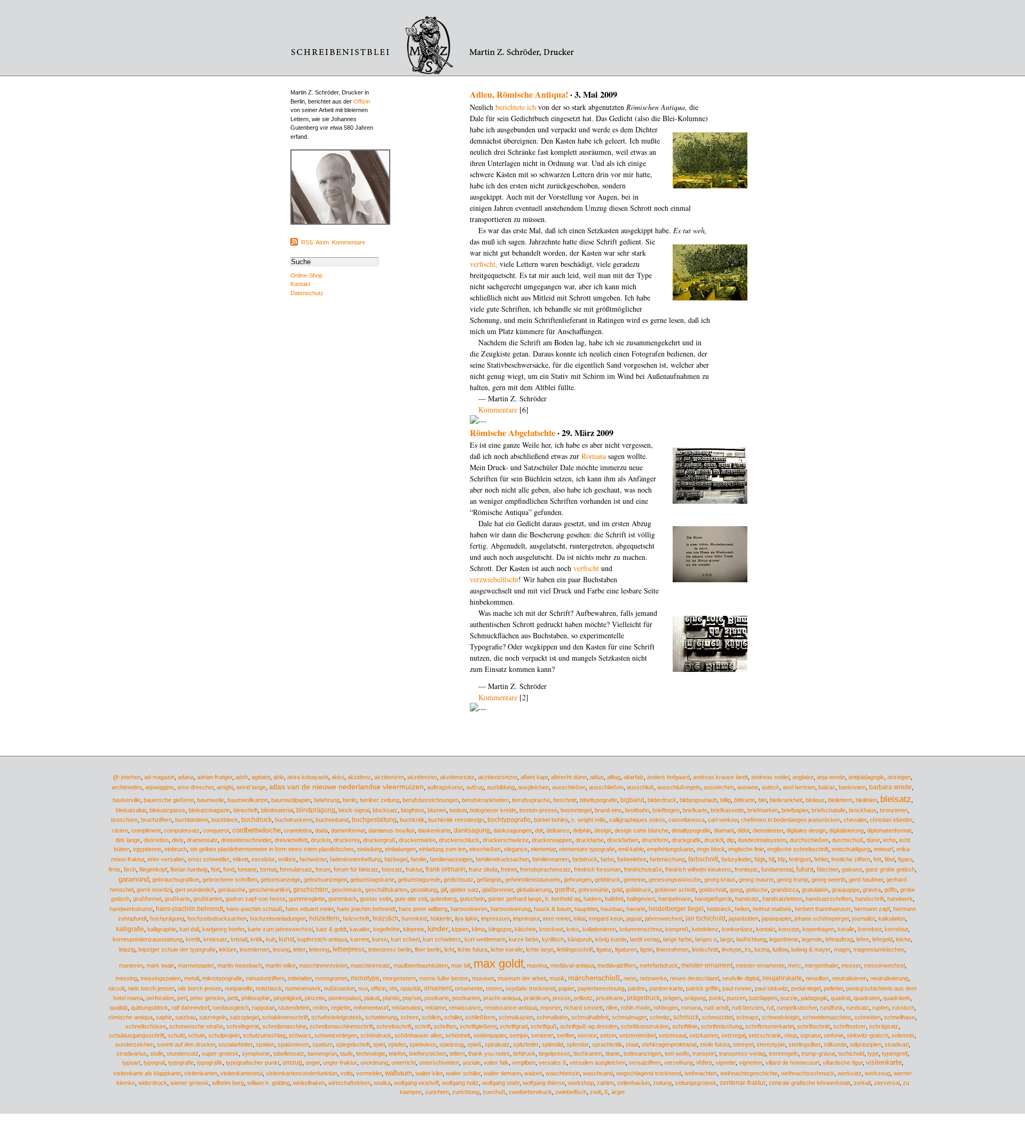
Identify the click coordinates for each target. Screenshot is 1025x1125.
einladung (369, 849)
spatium (322, 1044)
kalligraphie (161, 929)
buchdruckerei (293, 820)
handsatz (747, 899)
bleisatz (895, 799)
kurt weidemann (485, 939)
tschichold (851, 1053)
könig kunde (611, 939)
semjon (518, 1035)
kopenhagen (818, 929)
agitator (260, 777)
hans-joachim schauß (254, 909)
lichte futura (472, 949)
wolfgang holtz (460, 1083)
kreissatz (215, 939)
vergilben (523, 1062)
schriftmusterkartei (769, 1026)
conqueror (216, 830)
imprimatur (526, 918)
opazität (410, 988)
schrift (423, 1026)
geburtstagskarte (372, 879)
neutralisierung (889, 978)
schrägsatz (883, 1026)
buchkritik (412, 820)
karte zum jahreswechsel (280, 929)
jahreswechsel (663, 918)
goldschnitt (713, 889)
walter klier (429, 1073)
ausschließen (606, 787)
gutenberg (443, 899)
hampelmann (674, 899)
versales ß (552, 1062)
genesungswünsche (675, 879)
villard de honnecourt (792, 1062)
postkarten (466, 998)
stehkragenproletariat (669, 1044)
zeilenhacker (633, 1083)
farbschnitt (703, 859)
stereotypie (770, 1044)
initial (579, 918)
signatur (810, 1035)
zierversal (887, 1083)
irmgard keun (606, 918)
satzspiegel (244, 1017)
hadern (593, 899)
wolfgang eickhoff (416, 1083)
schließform (480, 1017)
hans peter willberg (423, 909)
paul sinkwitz (771, 988)
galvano (852, 869)
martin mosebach (239, 965)
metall (191, 978)
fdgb (760, 859)
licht (449, 949)
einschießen (485, 849)
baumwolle (210, 800)
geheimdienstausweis (533, 879)
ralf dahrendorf (190, 1007)
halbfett (614, 899)
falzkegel (395, 859)
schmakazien (516, 1017)
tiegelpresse (554, 1053)
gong (736, 889)
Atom (322, 242)
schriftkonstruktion (645, 1026)
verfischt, (484, 264)
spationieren (293, 1044)
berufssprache (531, 800)
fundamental (777, 869)
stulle (156, 1053)
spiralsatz (497, 1044)
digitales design (806, 830)
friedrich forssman (597, 869)
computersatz (182, 830)
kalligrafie (130, 928)
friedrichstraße (643, 869)
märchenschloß (594, 977)
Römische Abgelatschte (512, 432)
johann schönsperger (821, 918)
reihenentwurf (371, 1007)
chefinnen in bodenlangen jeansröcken (790, 820)
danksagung (472, 830)
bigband (632, 799)
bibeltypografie (598, 800)
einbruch (175, 849)
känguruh (579, 939)
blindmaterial (277, 810)
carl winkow (723, 820)
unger (312, 1062)
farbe (607, 859)
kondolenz (705, 929)
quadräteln (896, 998)
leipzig (127, 949)
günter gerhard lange (515, 899)
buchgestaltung (374, 819)
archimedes (127, 787)
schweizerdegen (335, 1035)
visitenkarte (884, 1062)
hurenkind (414, 918)
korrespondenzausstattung (148, 939)
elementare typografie (587, 849)
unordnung (374, 1062)
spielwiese (422, 1044)
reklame (435, 1007)
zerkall (862, 1083)
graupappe (846, 889)
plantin (391, 998)
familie (419, 859)
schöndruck (375, 1035)
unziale (471, 1062)
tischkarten (587, 1053)
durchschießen (809, 840)
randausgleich (230, 1007)
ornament (438, 988)
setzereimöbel (637, 1035)
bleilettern (840, 800)
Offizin (361, 101)
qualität (118, 1007)
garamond (134, 879)
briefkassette (727, 810)
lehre (862, 939)
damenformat (348, 830)
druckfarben (622, 840)
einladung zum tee (442, 849)
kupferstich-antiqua (322, 939)
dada (321, 830)
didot (743, 830)
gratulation (815, 889)
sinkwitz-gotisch (867, 1035)
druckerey (347, 840)
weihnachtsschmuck (807, 1073)
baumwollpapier (291, 800)
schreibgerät (242, 1026)
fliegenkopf (153, 869)
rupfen (880, 1007)
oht (393, 988)
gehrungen (578, 879)
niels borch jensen (151, 988)
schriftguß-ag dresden (589, 1026)
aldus (597, 777)
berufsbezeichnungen (431, 800)
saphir (164, 1017)
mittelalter (300, 978)
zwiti (595, 1092)
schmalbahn (552, 1017)
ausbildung (501, 787)
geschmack (347, 889)
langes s (706, 939)
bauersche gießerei (169, 800)
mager (842, 949)
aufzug (475, 787)
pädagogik (814, 998)
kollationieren (599, 929)
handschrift (869, 899)
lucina (761, 949)
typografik (210, 1062)
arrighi (225, 787)
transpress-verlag (742, 1053)
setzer (608, 1035)
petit (232, 998)
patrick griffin (702, 988)
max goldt (499, 963)
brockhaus (863, 810)
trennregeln (783, 1053)
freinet (509, 869)
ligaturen (626, 949)
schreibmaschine (284, 1026)
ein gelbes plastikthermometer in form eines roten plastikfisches (272, 849)
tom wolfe (677, 1053)
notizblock (269, 988)
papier (566, 988)
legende (812, 939)
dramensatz (202, 840)
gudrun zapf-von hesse (255, 899)
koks (572, 929)
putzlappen (763, 998)
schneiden (867, 1017)
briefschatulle (828, 810)
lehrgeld (882, 939)
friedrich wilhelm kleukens (698, 869)
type (873, 1053)
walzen (533, 1073)
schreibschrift (394, 1026)
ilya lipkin (466, 918)
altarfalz (634, 777)
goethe (565, 889)
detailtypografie (691, 830)
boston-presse (538, 810)
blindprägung (315, 810)
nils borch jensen (200, 988)
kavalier (360, 929)
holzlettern (324, 918)
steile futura (715, 1044)
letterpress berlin (390, 949)
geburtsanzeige (281, 879)
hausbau (612, 909)
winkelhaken (309, 1083)
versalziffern (645, 1062)
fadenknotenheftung (355, 859)
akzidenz (359, 777)
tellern (457, 1053)
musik (557, 978)
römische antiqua (130, 1017)
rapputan (263, 1007)
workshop (581, 1083)
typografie (181, 1062)
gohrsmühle (593, 889)
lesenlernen (255, 949)
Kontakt (300, 284)
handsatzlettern (782, 899)
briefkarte (695, 810)
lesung (281, 949)
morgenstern (399, 978)
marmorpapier (196, 965)
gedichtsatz (459, 879)
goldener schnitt (675, 889)
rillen (612, 1007)
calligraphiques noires (637, 820)
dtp (731, 840)
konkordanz (737, 929)
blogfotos (412, 810)
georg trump (792, 879)
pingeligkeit (287, 998)
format (268, 869)
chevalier (854, 820)
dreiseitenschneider (246, 840)
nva (363, 988)
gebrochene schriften (229, 879)
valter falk (496, 1062)
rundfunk (831, 1007)
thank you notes (489, 1053)
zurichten (437, 1092)
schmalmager (629, 1017)
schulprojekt (224, 1035)
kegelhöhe (386, 929)
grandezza (785, 889)
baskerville (126, 800)
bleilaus (815, 800)
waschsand (598, 1073)
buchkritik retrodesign (456, 820)
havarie (635, 909)
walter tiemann (502, 1073)
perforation (160, 998)
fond (228, 869)
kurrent (359, 939)
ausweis (748, 787)
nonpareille (239, 988)
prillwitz (583, 998)
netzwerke (653, 978)
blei (762, 800)
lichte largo (540, 949)
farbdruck (584, 859)
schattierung (381, 1017)
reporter (550, 1007)
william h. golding (268, 1083)
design (602, 830)
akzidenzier (422, 777)
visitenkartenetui (241, 1073)
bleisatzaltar (131, 810)
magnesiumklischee (878, 949)
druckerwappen (552, 840)
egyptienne (147, 849)
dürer (873, 840)
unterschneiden (439, 1062)
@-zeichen (127, 777)
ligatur (604, 949)
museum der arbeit (522, 978)
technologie (370, 1053)
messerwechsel (884, 965)
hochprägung (167, 918)
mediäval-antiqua (572, 965)
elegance (515, 849)
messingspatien (160, 978)
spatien (265, 1044)
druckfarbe (589, 840)
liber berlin (428, 949)
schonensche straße (196, 1026)
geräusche (232, 889)
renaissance (465, 1007)
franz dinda (483, 869)
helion (742, 909)
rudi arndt (716, 1007)
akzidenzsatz (457, 777)
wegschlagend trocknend (648, 1073)
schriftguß (544, 1026)
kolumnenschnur (640, 929)
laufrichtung (751, 939)
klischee (525, 929)
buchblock (224, 820)
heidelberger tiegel (676, 908)
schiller (453, 1017)
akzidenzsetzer (497, 777)
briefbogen (666, 810)
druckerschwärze (506, 840)
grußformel (147, 899)
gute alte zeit (411, 899)
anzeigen (899, 777)
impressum (495, 918)
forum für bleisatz (356, 869)
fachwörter (313, 859)
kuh (270, 939)
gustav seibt (375, 899)
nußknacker (339, 988)
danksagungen (512, 830)
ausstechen (719, 787)
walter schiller (463, 1073)
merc (794, 965)
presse (562, 998)
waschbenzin (563, 1073)
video (704, 1062)
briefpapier (795, 810)
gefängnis (489, 879)
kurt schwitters (442, 939)
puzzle (789, 998)
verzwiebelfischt (494, 579)
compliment (146, 830)
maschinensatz (370, 965)
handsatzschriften (829, 899)
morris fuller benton (444, 978)
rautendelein (294, 1007)
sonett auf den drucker (186, 1044)
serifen (565, 1035)
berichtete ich (515, 107)
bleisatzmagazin (209, 810)
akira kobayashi (307, 777)
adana (186, 777)
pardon (637, 988)
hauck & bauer (552, 909)
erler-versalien (166, 859)
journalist (863, 918)
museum (483, 978)
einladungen (400, 849)
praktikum (536, 998)
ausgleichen (533, 787)
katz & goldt (331, 929)
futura (805, 869)
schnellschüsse (145, 1026)
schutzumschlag (264, 1035)
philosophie (255, 998)
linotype (732, 949)
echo (889, 840)
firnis (114, 869)
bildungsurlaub (698, 800)
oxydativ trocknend (530, 988)
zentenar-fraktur (743, 1083)
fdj (772, 859)
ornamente (469, 988)
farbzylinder (736, 859)
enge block (711, 849)
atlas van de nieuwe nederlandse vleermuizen (346, 787)
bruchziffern (156, 820)
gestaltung (424, 889)
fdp (782, 859)
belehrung (327, 800)
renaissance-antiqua (510, 1007)
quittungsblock (149, 1007)
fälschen (828, 869)
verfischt (586, 568)
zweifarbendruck (530, 1092)
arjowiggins (159, 787)
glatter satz (464, 889)
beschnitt (565, 800)
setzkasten (703, 1035)
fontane (247, 869)
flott (215, 869)
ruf (770, 1007)
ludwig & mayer (811, 949)
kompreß (677, 929)
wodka (382, 1083)
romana (691, 1007)
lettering (319, 949)
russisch (903, 1007)
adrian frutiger (214, 777)
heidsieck (719, 909)
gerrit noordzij (154, 889)
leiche (903, 939)
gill (443, 889)
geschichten (310, 889)
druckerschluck (459, 840)
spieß (474, 1044)
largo (726, 939)
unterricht (403, 1062)
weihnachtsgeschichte (749, 1073)
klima (478, 929)
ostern (494, 988)
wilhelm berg (228, 1083)
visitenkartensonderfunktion (301, 1073)
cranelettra (298, 830)
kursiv (380, 939)
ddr (539, 830)
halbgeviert (641, 899)
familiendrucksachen (502, 859)
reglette (340, 1007)
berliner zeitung (379, 800)
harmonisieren (469, 909)
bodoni (458, 810)
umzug (292, 1062)
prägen (672, 998)
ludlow (780, 949)
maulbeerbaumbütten (420, 965)
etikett (240, 859)
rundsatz (857, 1007)
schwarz (300, 1035)
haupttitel (585, 909)
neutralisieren (849, 978)
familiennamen (550, 859)
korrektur (896, 929)
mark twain (160, 965)
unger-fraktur (340, 1062)
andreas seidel (770, 777)
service (587, 1035)
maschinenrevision (323, 965)
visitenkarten (200, 1073)
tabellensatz (288, 1053)
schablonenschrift (285, 1017)
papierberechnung (601, 988)
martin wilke (280, 965)
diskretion (156, 840)
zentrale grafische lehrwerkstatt (809, 1083)
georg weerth (828, 879)
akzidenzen (389, 777)
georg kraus (720, 879)
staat (632, 1044)
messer (851, 965)
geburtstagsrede (419, 879)
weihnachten (700, 1073)
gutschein (472, 899)
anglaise (803, 777)
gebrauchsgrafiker (175, 879)
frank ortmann (445, 869)
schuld (176, 1035)
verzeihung (678, 1062)
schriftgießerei (478, 1026)
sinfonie (833, 1035)
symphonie (256, 1053)
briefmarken (762, 810)
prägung (695, 998)
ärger (618, 1092)
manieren (131, 965)
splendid (552, 1044)
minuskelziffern (265, 978)
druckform (655, 840)
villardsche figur (843, 1062)
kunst (286, 939)
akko (338, 777)
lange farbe (677, 939)
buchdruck (256, 819)
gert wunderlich (195, 889)
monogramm (331, 978)
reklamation (407, 1007)
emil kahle (631, 849)
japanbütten (744, 918)
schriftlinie (685, 1026)
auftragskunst (445, 787)
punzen (736, 998)
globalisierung (533, 889)
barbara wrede (890, 787)
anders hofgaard (668, 777)
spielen (397, 1044)
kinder (438, 929)
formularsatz (296, 869)
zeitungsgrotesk (695, 1083)
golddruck (638, 889)
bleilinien (866, 800)
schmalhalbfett (590, 1017)
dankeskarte (434, 830)
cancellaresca (686, 820)
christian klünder (891, 820)
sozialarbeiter (235, 1044)
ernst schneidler (209, 859)
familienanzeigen (451, 859)
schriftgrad (513, 1026)
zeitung (662, 1083)
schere (409, 1017)
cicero (120, 830)
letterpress (349, 949)
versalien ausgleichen (598, 1062)
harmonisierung (511, 909)
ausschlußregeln (678, 787)
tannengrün (322, 1053)
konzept (788, 929)
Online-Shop (306, 275)
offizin (378, 988)
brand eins (608, 810)
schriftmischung (721, 1026)
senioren (542, 1035)
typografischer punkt (252, 1062)
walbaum (398, 1073)
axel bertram (799, 787)
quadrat (840, 998)
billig (725, 800)
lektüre (227, 949)
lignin (646, 949)
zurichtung (465, 1092)
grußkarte (177, 899)
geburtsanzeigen (325, 879)
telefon (397, 1053)
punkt (716, 998)
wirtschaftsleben (349, 1083)
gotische (757, 889)
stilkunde (835, 1044)
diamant (724, 830)
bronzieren (894, 810)
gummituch (342, 899)
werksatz (850, 1073)
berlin (350, 800)
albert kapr (534, 777)
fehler (821, 859)
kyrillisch (553, 939)
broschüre (124, 820)
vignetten (750, 1062)
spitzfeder (526, 1044)
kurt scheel (405, 939)
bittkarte (744, 800)
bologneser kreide (493, 810)
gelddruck (607, 879)
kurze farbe (524, 939)
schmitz (660, 1017)
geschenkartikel (269, 889)
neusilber (817, 978)
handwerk (900, 899)
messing (126, 978)
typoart (131, 1062)
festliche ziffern (850, 859)
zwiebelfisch (571, 1092)
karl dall (189, 929)
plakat (372, 998)
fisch (130, 869)
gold (617, 889)
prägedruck (643, 998)
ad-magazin (159, 777)
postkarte (436, 998)
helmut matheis (772, 909)
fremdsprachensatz (545, 869)
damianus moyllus (391, 830)
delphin (582, 830)
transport (704, 1053)
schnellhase (899, 1017)
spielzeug (451, 1044)
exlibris (287, 859)
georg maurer (756, 879)
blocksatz (385, 810)
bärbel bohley (551, 820)
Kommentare (348, 242)
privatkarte (610, 998)
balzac (826, 787)
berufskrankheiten (485, 800)
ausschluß (640, 787)
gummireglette (307, 899)
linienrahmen (672, 949)
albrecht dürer (569, 777)
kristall (239, 939)
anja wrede (831, 777)
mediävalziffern (616, 965)
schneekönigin (780, 1017)
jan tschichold (705, 918)
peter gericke (207, 998)
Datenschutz (307, 293)
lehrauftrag (839, 939)
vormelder (369, 1073)
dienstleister (768, 830)
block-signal (353, 810)
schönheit (457, 1035)
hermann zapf (872, 909)
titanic (612, 1053)
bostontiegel (576, 810)
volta (347, 1073)
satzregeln (212, 1017)
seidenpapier (490, 1035)
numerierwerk (303, 988)
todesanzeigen (642, 1053)
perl (182, 998)
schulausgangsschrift (136, 1035)
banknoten (852, 787)
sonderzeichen (134, 1044)
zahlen (605, 1083)
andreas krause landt (720, 777)
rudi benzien (747, 1007)
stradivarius (131, 1053)
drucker (320, 840)
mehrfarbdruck (659, 965)
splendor (577, 1044)
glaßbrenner (497, 889)
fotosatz (392, 869)
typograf (154, 1062)
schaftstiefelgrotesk (336, 1017)
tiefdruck (524, 1053)
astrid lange (251, 787)
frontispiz (746, 869)
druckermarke (417, 840)
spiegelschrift (353, 1044)
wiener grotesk (189, 1083)
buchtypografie (509, 819)
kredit (193, 939)
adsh (241, 777)
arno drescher (195, 787)
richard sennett (583, 1007)
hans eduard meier (310, 909)
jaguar (634, 918)
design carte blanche (641, 830)
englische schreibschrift (798, 849)
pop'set (412, 998)
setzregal (733, 1035)
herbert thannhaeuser (823, 909)
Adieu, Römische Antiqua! (519, 94)
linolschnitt (705, 949)
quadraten (867, 998)
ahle (278, 777)
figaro (905, 859)
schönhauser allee (418, 1035)
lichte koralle (507, 949)
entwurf (883, 849)
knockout (551, 929)
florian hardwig (189, 869)
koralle (846, 929)
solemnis (903, 1035)
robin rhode (635, 1007)
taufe (346, 1053)
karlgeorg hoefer (223, 929)
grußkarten (207, 899)
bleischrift (245, 810)
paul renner (737, 988)
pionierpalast (344, 998)
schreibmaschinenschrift (341, 1026)
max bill (460, 965)
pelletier (833, 988)
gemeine (634, 879)
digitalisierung (846, 830)
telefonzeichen (427, 1053)
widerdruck (152, 1083)
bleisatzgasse (167, 810)
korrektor (869, 929)
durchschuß (847, 840)
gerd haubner (866, 879)
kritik (256, 939)
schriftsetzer (849, 1026)
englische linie (746, 849)
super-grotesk (220, 1053)
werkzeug (877, 1073)
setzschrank (764, 1035)
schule (196, 1035)
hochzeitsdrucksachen (217, 918)
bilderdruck (662, 800)
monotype (365, 978)
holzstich (385, 918)
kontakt (765, 929)
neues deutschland (694, 978)
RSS (307, 242)
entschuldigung (851, 849)
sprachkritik (607, 1044)
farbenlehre (631, 859)
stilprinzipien (865, 1044)
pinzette (315, 998)
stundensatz (183, 1053)
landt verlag (645, 939)
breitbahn (637, 810)
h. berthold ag (562, 899)
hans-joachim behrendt (189, 908)
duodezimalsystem (762, 840)
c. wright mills (588, 820)
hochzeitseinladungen (278, 918)
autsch (770, 787)
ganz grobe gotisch (890, 869)
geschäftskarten (386, 889)
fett (877, 859)
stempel (743, 1044)
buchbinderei (191, 820)
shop (790, 1035)
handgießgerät (713, 899)
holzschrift (356, 918)
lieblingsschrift (575, 949)
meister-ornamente (760, 965)
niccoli (116, 988)
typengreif (895, 1053)
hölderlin (441, 918)
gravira (872, 889)
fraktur (414, 869)
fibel (890, 859)
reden (320, 1007)
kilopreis (413, 929)
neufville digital (740, 978)
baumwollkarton (247, 800)
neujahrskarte (782, 978)
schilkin (431, 1017)
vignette (725, 1062)
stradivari (897, 1044)
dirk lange (127, 840)
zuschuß (494, 1092)
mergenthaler (821, 965)
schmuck (686, 1016)
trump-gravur (818, 1053)
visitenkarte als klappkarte (147, 1073)
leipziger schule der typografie (177, 949)
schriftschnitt (813, 1026)
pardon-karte (666, 988)
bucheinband (332, 820)
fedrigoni (800, 859)
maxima (537, 965)
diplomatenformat (889, 830)
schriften (445, 1026)
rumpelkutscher (797, 1007)
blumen (437, 810)
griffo (890, 889)
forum (323, 869)
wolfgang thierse (544, 1083)
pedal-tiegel (806, 988)
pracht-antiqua (502, 998)
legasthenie (784, 939)
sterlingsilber (805, 1044)
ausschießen (569, 787)
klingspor (499, 929)
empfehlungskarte (670, 849)
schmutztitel (717, 1017)
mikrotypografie (222, 978)
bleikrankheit (786, 800)
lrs (748, 949)
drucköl (713, 840)
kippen (460, 929)
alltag (613, 777)
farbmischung (667, 859)
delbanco (558, 830)
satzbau (185, 1017)
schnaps (747, 1017)
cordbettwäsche (256, 830)
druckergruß (379, 840)
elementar (543, 849)
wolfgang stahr (500, 1083)
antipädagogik (866, 777)
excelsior (263, 859)
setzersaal (672, 1035)
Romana (593, 456)
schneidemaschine (826, 1017)
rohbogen (665, 1007)
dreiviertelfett (291, 840)
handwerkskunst (131, 909)
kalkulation (891, 918)
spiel (379, 1044)
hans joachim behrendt (366, 909)
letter (299, 949)
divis (178, 840)
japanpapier (776, 918)
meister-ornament (706, 965)
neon (630, 978)
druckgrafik (686, 840)
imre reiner (556, 918)
